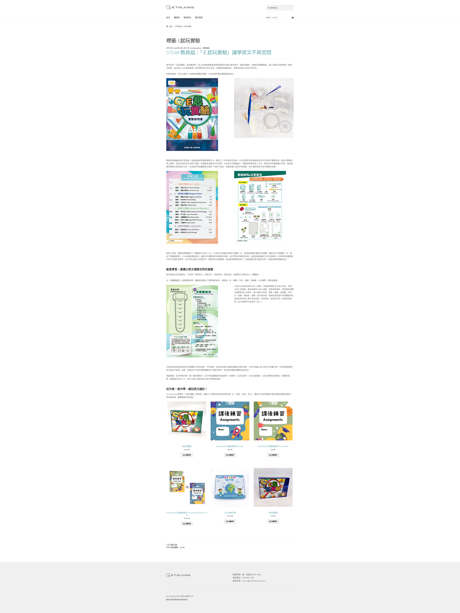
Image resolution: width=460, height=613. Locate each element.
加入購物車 (187, 455)
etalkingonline (195, 48)
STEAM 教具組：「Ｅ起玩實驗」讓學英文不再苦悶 (218, 52)
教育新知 (187, 17)
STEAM (182, 547)
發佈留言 (206, 48)
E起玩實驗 (174, 547)
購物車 (177, 17)
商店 (168, 17)
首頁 (170, 26)
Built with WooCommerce (176, 599)
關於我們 (199, 17)
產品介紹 (173, 545)
